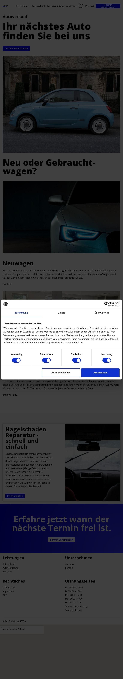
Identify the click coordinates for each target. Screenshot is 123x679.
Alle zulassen (100, 372)
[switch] (46, 360)
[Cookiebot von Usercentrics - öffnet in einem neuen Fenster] (106, 304)
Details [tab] (61, 312)
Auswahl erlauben (60, 372)
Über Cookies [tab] (101, 312)
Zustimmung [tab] (21, 312)
